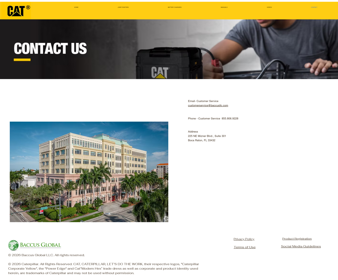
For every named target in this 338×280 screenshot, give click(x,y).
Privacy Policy (244, 239)
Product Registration (297, 238)
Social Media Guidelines (301, 246)
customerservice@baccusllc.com (208, 105)
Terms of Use (245, 247)
